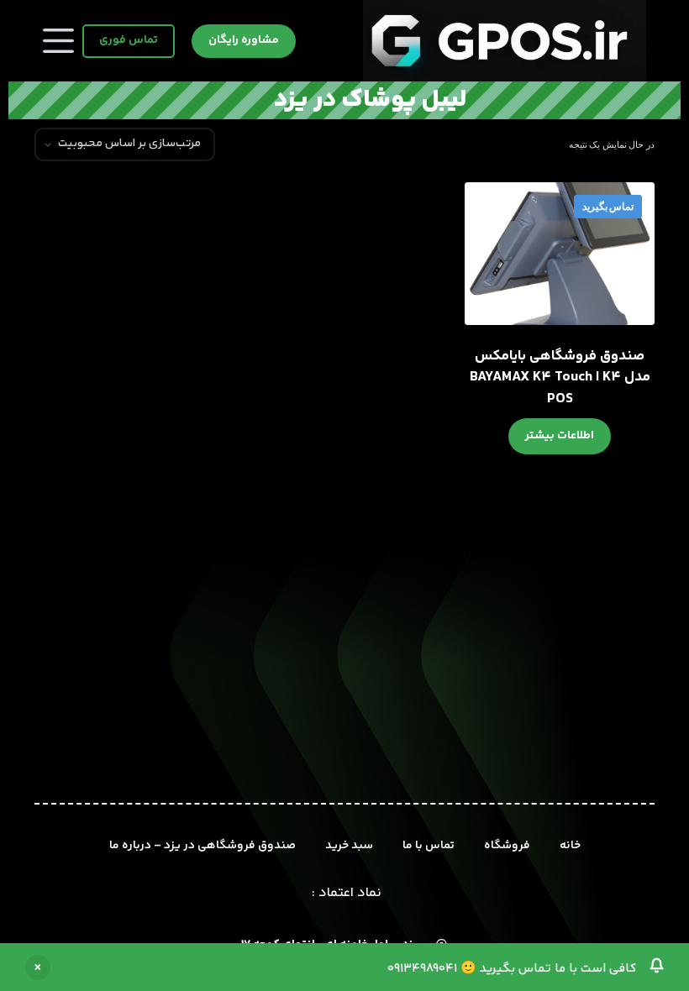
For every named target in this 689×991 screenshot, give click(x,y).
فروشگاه (507, 845)
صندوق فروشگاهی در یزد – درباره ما (202, 845)
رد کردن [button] (37, 967)
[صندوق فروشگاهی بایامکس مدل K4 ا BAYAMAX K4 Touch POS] (560, 253)
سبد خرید (349, 845)
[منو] (58, 40)
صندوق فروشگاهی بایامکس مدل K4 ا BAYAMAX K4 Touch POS (560, 377)
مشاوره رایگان (243, 40)
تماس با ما (428, 845)
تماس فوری (128, 40)
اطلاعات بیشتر (559, 436)
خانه (570, 845)
